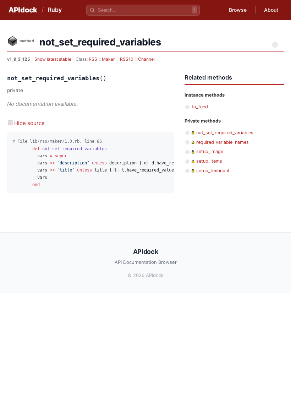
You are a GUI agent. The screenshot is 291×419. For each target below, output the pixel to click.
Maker (108, 59)
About (271, 10)
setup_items (209, 161)
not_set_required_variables (224, 132)
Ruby (55, 9)
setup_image (209, 151)
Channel (146, 59)
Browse (238, 10)
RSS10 (126, 59)
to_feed (200, 106)
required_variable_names (222, 142)
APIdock (23, 10)
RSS (93, 59)
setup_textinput (213, 170)
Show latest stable (53, 59)
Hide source (29, 123)
